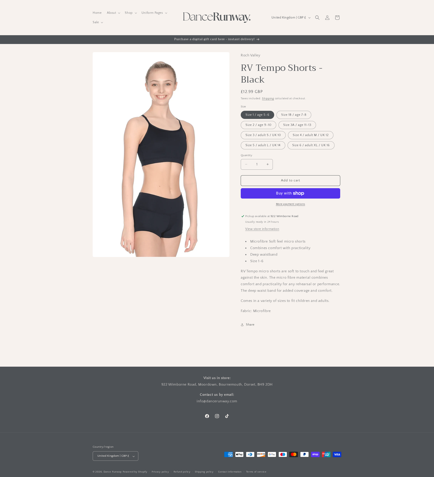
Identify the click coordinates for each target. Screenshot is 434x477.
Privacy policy (160, 471)
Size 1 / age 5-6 (257, 115)
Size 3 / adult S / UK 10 (263, 135)
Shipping (268, 98)
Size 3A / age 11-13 (297, 125)
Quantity (246, 155)
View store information (262, 229)
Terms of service (256, 471)
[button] (113, 13)
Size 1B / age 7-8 (294, 115)
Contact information (230, 471)
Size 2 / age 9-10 (258, 125)
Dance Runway (113, 472)
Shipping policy (204, 471)
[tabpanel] (291, 276)
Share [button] (250, 324)
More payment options (290, 204)
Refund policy (182, 471)
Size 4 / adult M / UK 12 (311, 135)
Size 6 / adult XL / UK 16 (311, 145)
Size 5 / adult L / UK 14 (263, 145)
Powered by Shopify (135, 472)
